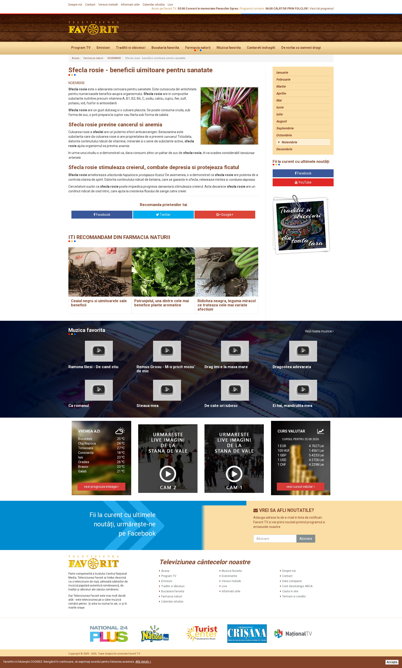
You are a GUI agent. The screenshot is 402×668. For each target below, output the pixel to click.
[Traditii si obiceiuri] (301, 224)
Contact (90, 4)
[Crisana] (247, 633)
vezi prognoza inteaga (100, 486)
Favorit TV (134, 653)
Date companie (292, 581)
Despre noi (75, 4)
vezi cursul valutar (300, 486)
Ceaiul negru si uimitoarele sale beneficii (99, 303)
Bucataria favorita (165, 47)
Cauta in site (290, 591)
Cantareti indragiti (261, 47)
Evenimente (229, 576)
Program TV (80, 47)
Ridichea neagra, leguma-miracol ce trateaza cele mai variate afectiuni (227, 305)
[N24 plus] (109, 633)
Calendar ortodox (154, 4)
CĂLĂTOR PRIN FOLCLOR (290, 8)
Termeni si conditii (294, 596)
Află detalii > (143, 661)
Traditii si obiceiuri (130, 47)
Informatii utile (130, 4)
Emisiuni (103, 47)
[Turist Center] (201, 633)
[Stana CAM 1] (234, 458)
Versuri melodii (108, 4)
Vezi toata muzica (318, 331)
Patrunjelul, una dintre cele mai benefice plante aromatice (161, 303)
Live (170, 4)
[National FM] (155, 633)
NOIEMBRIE (114, 58)
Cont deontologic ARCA (297, 586)
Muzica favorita (229, 47)
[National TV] (293, 633)
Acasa (75, 58)
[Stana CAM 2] (168, 458)
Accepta (392, 662)
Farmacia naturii (198, 47)
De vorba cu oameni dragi (301, 47)
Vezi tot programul (322, 8)
